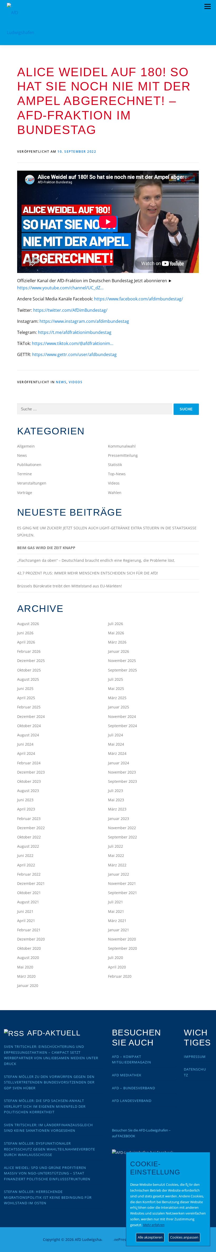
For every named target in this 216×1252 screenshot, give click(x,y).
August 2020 (28, 957)
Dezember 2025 (31, 660)
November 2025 (122, 660)
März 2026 (117, 642)
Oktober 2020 (29, 948)
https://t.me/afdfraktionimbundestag (74, 332)
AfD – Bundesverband (133, 1088)
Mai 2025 (116, 688)
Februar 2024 (29, 762)
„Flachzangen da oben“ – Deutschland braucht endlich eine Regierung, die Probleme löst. (96, 560)
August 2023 (28, 790)
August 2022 (28, 846)
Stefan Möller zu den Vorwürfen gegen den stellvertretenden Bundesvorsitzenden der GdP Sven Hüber (49, 1082)
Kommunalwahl (122, 446)
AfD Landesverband (131, 1100)
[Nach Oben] (108, 1236)
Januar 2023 (118, 818)
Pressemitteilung (123, 455)
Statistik (115, 464)
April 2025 (26, 697)
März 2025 (117, 697)
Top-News (117, 473)
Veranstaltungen (31, 483)
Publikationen (29, 464)
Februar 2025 (29, 706)
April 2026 (26, 642)
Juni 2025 (25, 688)
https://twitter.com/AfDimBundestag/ (70, 310)
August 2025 (28, 679)
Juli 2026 (115, 623)
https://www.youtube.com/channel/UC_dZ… (60, 288)
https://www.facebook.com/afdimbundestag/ (138, 299)
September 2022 (122, 837)
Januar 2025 (118, 706)
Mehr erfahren (154, 1224)
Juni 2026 (25, 632)
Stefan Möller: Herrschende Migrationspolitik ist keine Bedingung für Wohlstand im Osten (48, 1197)
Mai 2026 (116, 632)
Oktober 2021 (29, 892)
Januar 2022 (118, 874)
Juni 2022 (25, 855)
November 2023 (122, 772)
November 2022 (122, 827)
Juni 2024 (25, 744)
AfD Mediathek (126, 1075)
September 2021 (122, 892)
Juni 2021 (25, 911)
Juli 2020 (115, 957)
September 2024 (122, 725)
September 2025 (122, 670)
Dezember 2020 (31, 939)
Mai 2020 (25, 967)
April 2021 (26, 920)
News (61, 382)
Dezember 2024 (31, 716)
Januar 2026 (118, 651)
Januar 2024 (118, 762)
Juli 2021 (115, 901)
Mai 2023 (116, 799)
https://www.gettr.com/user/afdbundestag (74, 354)
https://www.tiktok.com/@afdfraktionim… (72, 343)
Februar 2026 (29, 651)
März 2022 (117, 864)
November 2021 (122, 883)
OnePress (119, 1239)
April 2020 (117, 967)
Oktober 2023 (29, 781)
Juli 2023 (115, 790)
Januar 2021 (118, 929)
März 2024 (117, 753)
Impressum (195, 1056)
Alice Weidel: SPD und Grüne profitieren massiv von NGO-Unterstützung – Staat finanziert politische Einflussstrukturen (47, 1173)
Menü (207, 6)
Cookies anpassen (184, 1237)
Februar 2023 (29, 818)
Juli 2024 (115, 734)
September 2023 (122, 781)
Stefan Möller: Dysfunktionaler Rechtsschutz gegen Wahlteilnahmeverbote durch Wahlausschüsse (49, 1149)
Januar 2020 (27, 985)
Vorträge (24, 492)
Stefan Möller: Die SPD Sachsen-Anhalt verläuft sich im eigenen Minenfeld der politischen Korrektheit (45, 1106)
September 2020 (122, 948)
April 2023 (26, 809)
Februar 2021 (29, 929)
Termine (24, 473)
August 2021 (28, 901)
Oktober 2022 (29, 837)
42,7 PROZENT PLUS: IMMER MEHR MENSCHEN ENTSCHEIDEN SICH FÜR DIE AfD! (87, 572)
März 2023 (117, 809)
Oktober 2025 (29, 670)
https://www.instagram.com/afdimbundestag (84, 321)
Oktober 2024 (29, 725)
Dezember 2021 (31, 883)
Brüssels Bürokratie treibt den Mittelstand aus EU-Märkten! (69, 585)
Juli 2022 (115, 846)
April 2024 (26, 753)
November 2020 (122, 939)
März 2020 (26, 976)
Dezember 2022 (31, 827)
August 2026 (28, 623)
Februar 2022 (29, 874)
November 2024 (122, 716)
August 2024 (28, 734)
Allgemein (26, 446)
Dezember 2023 (31, 772)
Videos (75, 382)
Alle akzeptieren (150, 1237)
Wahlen (114, 492)
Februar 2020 (119, 976)
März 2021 (117, 920)
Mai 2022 (116, 855)
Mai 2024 (116, 744)
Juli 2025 (115, 679)
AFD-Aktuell (54, 1033)
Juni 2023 (25, 799)
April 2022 (26, 864)
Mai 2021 (116, 911)
